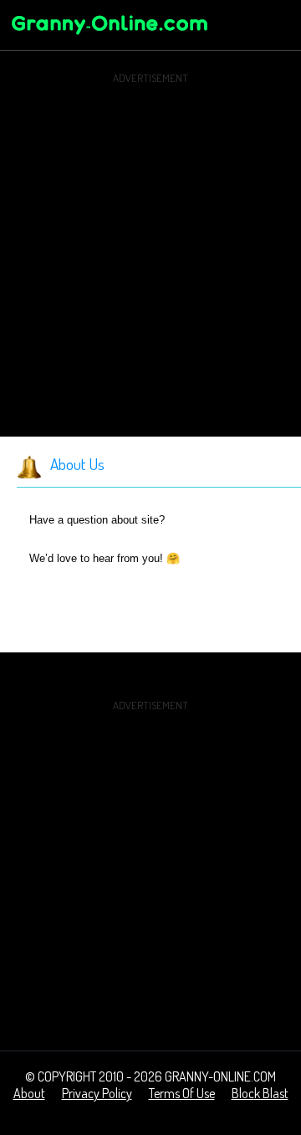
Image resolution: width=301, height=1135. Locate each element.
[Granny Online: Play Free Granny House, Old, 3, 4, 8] (108, 36)
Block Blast (260, 1093)
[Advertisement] (150, 239)
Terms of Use (182, 1093)
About (29, 1093)
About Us (77, 463)
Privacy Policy (97, 1093)
